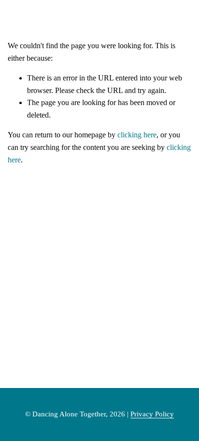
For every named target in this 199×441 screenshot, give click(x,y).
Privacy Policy (152, 414)
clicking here (136, 135)
